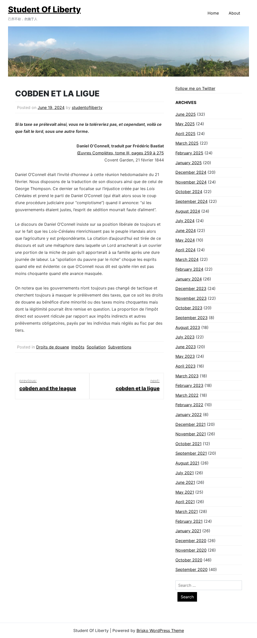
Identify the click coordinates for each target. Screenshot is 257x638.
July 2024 (185, 220)
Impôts (77, 347)
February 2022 (189, 404)
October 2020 (188, 559)
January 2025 (188, 162)
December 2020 (190, 540)
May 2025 (185, 123)
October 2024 (188, 191)
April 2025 (185, 133)
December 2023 (190, 288)
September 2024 (191, 201)
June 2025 (185, 114)
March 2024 (187, 259)
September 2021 (191, 453)
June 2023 (185, 346)
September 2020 (191, 569)
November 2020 (191, 550)
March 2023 (187, 375)
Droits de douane (52, 347)
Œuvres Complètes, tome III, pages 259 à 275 (120, 152)
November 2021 (190, 433)
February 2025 (189, 152)
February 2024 (189, 269)
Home (213, 13)
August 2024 (187, 211)
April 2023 (185, 366)
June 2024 (185, 230)
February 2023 (189, 385)
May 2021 (184, 492)
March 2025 (187, 143)
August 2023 (187, 327)
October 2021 (188, 443)
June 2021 (185, 482)
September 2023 (191, 317)
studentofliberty (87, 107)
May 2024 (185, 240)
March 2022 (187, 395)
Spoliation (96, 347)
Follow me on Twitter (195, 88)
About (234, 13)
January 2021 (188, 530)
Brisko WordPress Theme (160, 630)
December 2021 (190, 424)
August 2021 (187, 463)
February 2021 (189, 521)
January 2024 (188, 278)
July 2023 (185, 336)
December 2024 (190, 172)
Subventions (119, 347)
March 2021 (186, 511)
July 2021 (184, 472)
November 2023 (191, 298)
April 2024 (185, 249)
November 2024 (191, 182)
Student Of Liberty (44, 9)
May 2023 (185, 356)
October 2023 (188, 307)
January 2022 (188, 414)
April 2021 (185, 501)
